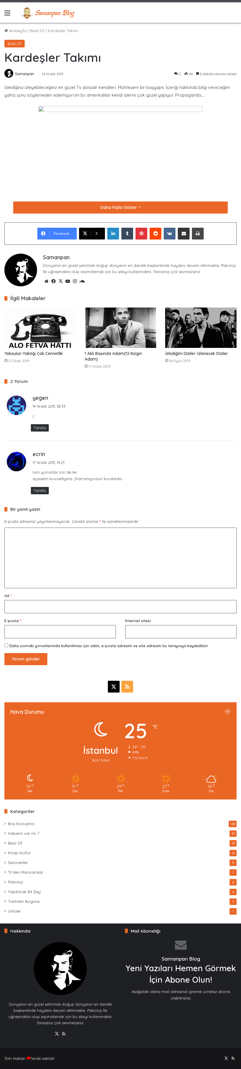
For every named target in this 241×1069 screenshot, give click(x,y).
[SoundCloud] (81, 281)
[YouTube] (67, 281)
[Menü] (7, 15)
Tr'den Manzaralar (25, 872)
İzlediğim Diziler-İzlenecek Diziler (196, 353)
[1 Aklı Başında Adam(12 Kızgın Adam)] (120, 328)
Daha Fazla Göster (119, 207)
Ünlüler (14, 910)
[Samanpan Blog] (47, 12)
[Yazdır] (198, 233)
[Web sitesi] (46, 281)
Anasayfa (17, 30)
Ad (7, 595)
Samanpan (24, 74)
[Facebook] (53, 281)
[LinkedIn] (113, 233)
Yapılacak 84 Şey (24, 891)
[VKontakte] (169, 233)
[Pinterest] (141, 233)
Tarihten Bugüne (24, 901)
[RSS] (63, 1033)
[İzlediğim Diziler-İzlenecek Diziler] (201, 328)
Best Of (37, 30)
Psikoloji (15, 881)
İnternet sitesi (138, 620)
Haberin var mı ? (23, 833)
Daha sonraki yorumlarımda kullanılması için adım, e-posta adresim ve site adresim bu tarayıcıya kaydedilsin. (109, 645)
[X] (60, 281)
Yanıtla (40, 427)
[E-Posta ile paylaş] (184, 233)
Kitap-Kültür (19, 852)
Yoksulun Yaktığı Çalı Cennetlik (33, 353)
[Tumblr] (127, 233)
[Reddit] (155, 233)
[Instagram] (74, 281)
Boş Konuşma (21, 823)
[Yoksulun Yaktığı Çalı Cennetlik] (40, 328)
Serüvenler (18, 862)
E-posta (12, 620)
